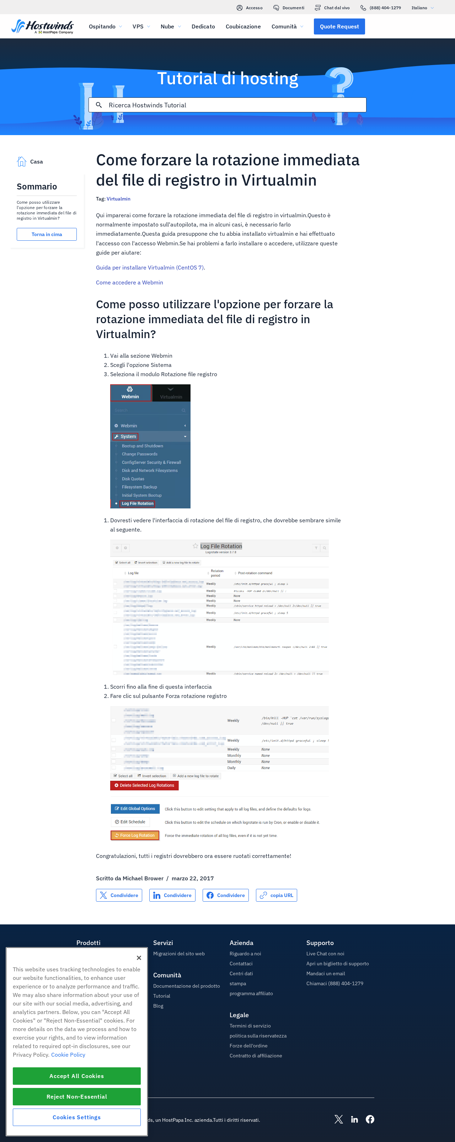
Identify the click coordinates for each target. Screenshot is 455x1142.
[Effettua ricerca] (99, 105)
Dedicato (203, 26)
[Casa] (43, 27)
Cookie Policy (68, 1054)
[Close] (139, 958)
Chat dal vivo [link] (337, 7)
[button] (339, 26)
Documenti (293, 7)
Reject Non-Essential (77, 1096)
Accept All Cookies (76, 1075)
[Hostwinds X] (335, 1120)
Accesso (254, 7)
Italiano (419, 7)
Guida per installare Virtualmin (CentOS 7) (150, 267)
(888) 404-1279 (385, 7)
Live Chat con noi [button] (325, 953)
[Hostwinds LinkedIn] (351, 1120)
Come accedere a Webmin (129, 282)
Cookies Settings (77, 1117)
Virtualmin (118, 199)
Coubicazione (243, 26)
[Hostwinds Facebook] (366, 1120)
